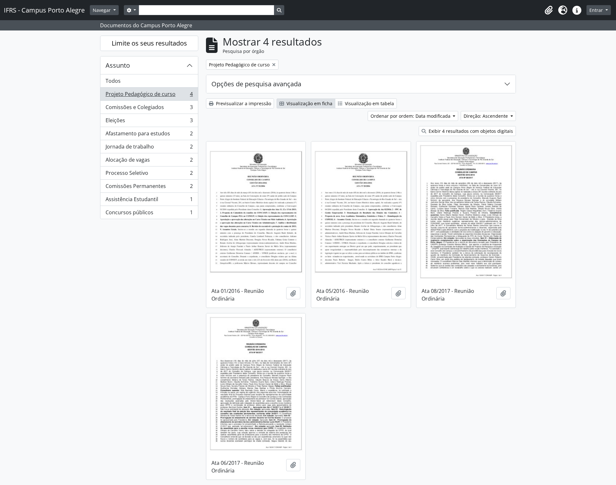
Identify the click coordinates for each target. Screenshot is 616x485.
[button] (549, 10)
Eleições (149, 122)
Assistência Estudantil (149, 201)
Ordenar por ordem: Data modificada (411, 116)
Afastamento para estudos (149, 135)
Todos (113, 80)
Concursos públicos (149, 214)
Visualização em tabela (369, 103)
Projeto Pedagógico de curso (149, 95)
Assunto (118, 65)
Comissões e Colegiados (149, 109)
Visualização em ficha (308, 103)
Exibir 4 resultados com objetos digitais (470, 131)
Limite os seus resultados (149, 43)
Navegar (102, 10)
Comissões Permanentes (149, 188)
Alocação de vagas (149, 161)
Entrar (596, 10)
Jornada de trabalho (149, 148)
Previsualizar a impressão (243, 103)
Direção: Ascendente (486, 116)
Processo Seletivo (149, 174)
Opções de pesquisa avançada (256, 84)
